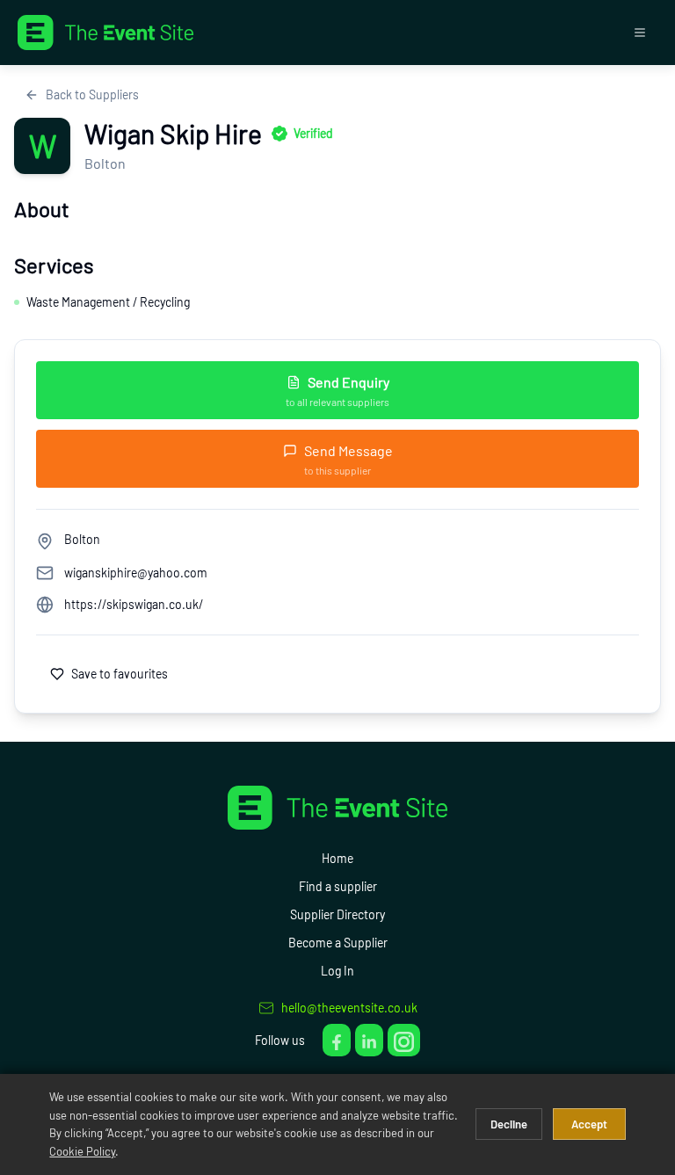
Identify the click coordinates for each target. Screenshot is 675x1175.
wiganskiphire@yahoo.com (135, 572)
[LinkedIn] (369, 1040)
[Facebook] (337, 1040)
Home (337, 858)
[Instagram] (404, 1040)
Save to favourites (119, 673)
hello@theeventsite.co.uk (349, 1007)
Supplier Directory (337, 914)
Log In (337, 970)
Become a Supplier (338, 942)
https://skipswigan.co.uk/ (133, 604)
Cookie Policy (82, 1151)
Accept (589, 1124)
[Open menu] (639, 32)
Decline (508, 1124)
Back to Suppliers (92, 94)
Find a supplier (338, 886)
